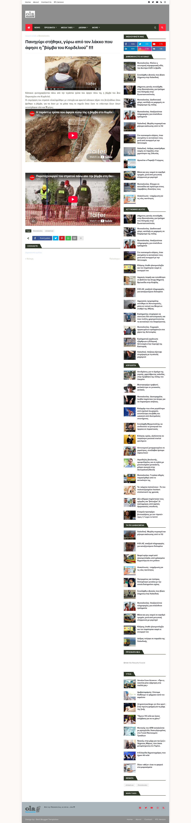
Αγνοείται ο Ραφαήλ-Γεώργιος (150, 160)
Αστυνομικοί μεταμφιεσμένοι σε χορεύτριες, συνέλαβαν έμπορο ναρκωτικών (151, 450)
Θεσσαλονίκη (43, 36)
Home (28, 2)
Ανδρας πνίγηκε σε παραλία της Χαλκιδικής (151, 639)
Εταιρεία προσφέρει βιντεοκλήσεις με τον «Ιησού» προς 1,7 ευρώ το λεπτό (150, 514)
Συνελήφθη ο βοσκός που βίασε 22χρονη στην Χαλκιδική (151, 76)
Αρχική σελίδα (31, 36)
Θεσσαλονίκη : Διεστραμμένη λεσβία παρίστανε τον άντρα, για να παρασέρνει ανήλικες (151, 399)
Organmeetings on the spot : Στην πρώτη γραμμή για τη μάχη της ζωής (151, 706)
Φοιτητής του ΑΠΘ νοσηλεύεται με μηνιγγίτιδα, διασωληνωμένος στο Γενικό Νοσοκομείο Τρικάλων (151, 732)
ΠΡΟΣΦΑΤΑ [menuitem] (49, 27)
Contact (148, 819)
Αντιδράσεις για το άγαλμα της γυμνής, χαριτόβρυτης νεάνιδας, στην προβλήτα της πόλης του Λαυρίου (151, 376)
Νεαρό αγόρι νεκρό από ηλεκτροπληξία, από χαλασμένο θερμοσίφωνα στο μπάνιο (151, 558)
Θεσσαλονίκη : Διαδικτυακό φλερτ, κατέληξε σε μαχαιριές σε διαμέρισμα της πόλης (151, 102)
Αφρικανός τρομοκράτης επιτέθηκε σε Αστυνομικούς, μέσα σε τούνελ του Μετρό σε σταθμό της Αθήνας (149, 305)
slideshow (49, 231)
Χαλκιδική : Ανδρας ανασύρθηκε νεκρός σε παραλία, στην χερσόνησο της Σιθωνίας (151, 151)
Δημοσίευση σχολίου (33, 252)
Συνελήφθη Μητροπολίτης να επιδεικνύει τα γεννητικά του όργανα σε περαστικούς (149, 426)
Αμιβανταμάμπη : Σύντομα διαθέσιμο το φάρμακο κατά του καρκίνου (151, 695)
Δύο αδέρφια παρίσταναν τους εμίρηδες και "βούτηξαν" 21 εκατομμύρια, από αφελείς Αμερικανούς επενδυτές (150, 503)
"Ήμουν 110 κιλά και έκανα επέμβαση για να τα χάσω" (148, 717)
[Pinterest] (62, 238)
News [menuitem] (37, 27)
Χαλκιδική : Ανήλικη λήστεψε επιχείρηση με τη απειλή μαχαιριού (149, 354)
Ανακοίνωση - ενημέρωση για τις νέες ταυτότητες (150, 197)
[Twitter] (55, 238)
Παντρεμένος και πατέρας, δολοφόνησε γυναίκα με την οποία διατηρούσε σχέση (149, 582)
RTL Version (59, 2)
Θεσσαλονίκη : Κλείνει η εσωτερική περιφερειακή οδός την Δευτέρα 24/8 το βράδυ (150, 65)
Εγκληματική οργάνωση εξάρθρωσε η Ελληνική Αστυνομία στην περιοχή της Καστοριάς (149, 343)
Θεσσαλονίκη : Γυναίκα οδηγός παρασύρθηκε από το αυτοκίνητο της (150, 478)
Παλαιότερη (114, 258)
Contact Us (46, 2)
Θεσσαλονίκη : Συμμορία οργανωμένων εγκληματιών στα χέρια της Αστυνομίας (151, 329)
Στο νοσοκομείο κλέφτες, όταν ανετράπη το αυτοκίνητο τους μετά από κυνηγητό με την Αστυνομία (150, 139)
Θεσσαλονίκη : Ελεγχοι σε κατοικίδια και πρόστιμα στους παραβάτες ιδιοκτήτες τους (150, 186)
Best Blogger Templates (47, 819)
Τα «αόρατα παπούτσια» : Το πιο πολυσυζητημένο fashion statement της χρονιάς (151, 489)
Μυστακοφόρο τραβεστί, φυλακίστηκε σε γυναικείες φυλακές (148, 387)
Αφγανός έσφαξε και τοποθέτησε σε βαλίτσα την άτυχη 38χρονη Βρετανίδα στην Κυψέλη (151, 280)
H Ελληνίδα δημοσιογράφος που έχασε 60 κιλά (151, 754)
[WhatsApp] (68, 238)
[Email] (74, 238)
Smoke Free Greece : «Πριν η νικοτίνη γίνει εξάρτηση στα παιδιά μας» (150, 683)
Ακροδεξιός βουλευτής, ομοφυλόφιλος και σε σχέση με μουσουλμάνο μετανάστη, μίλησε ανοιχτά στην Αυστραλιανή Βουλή (150, 464)
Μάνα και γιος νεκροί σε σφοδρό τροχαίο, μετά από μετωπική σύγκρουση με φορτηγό (151, 174)
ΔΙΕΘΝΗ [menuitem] (82, 27)
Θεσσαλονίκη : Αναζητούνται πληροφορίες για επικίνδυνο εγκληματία (149, 114)
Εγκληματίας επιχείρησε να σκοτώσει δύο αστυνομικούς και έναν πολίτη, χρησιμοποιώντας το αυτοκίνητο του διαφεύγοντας (151, 318)
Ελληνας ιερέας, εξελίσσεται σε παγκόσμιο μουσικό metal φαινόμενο (150, 438)
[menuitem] (28, 27)
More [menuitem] (95, 27)
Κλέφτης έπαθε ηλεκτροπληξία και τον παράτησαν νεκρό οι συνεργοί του (150, 268)
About (36, 2)
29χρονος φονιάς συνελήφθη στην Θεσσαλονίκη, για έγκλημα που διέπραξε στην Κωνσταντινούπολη (151, 91)
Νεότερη (30, 258)
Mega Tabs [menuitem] (67, 27)
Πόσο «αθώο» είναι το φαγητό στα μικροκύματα (150, 765)
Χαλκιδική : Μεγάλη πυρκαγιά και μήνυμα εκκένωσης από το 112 (151, 124)
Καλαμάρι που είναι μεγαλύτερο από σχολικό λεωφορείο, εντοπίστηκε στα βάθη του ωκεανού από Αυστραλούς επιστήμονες (151, 413)
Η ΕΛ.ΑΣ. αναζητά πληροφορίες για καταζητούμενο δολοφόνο (150, 290)
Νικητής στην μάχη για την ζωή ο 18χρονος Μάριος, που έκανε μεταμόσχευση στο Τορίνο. (151, 743)
